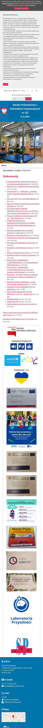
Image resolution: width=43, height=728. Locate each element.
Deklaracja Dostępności (12, 702)
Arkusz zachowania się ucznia (17, 253)
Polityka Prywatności (11, 700)
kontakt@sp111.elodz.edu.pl (14, 686)
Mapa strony (17, 90)
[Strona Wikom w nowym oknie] (6, 727)
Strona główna (8, 90)
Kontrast (15, 95)
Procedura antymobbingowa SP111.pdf (21, 243)
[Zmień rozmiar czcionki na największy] (36, 91)
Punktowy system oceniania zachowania (21, 255)
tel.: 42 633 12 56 (10, 684)
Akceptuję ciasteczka (21, 8)
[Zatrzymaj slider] (21, 161)
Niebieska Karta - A (14, 299)
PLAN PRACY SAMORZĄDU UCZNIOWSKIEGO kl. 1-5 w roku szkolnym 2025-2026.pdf (22, 262)
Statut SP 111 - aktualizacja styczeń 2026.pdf (23, 186)
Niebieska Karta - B (14, 301)
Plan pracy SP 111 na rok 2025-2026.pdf (21, 199)
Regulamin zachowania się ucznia (19, 248)
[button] (2, 142)
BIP (5, 697)
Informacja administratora (25, 95)
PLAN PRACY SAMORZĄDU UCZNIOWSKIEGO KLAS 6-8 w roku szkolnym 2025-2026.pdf (20, 270)
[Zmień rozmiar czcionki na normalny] (28, 91)
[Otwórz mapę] (14, 717)
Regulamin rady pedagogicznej (18, 235)
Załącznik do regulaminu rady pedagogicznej (23, 238)
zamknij (5, 84)
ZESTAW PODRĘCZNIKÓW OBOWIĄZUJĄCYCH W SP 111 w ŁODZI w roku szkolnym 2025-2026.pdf (22, 211)
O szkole (18, 170)
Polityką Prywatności (8, 3)
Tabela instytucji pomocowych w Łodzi (20, 304)
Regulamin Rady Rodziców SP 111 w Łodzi (18, 319)
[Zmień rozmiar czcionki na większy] (32, 91)
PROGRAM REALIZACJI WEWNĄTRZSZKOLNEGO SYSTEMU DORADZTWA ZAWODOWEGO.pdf (21, 223)
